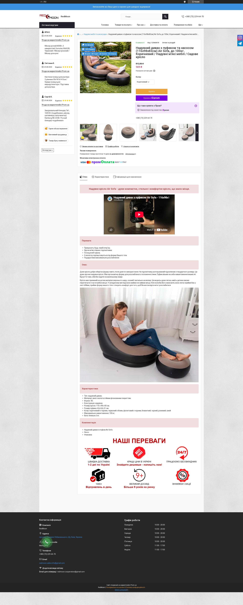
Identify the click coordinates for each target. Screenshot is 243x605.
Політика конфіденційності (135, 587)
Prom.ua (134, 585)
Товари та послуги (123, 25)
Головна (105, 25)
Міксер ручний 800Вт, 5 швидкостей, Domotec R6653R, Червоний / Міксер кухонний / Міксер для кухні (57, 49)
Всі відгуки (47, 150)
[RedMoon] (49, 16)
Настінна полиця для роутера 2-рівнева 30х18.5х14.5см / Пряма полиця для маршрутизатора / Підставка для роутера (57, 82)
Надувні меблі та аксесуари (95, 34)
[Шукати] (165, 16)
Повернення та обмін (183, 25)
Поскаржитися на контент (115, 587)
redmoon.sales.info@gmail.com (52, 563)
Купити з (147, 98)
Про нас (140, 25)
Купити (152, 91)
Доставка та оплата (159, 25)
